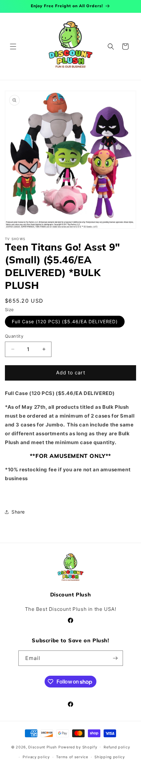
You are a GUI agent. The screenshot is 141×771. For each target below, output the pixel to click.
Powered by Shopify (77, 746)
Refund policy (117, 747)
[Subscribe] (115, 658)
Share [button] (18, 512)
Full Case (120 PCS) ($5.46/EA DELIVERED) (65, 321)
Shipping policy (109, 757)
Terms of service (72, 757)
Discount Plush (42, 746)
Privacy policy (36, 757)
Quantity (14, 336)
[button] (13, 46)
